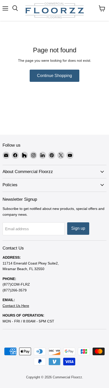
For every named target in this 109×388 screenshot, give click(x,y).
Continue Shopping (54, 75)
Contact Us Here (16, 306)
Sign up (78, 228)
